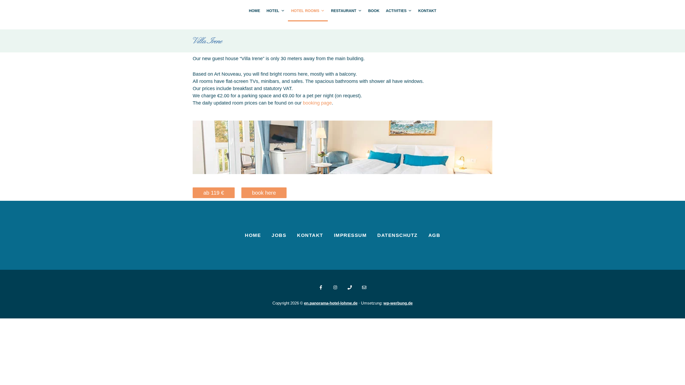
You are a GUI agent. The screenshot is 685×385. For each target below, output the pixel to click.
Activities (396, 11)
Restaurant (343, 11)
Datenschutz (397, 235)
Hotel (273, 11)
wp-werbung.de (398, 303)
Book (373, 11)
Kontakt (427, 11)
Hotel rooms (305, 11)
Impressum (350, 235)
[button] (198, 147)
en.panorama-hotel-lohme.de (330, 303)
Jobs (279, 235)
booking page (317, 103)
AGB (434, 235)
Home (254, 11)
